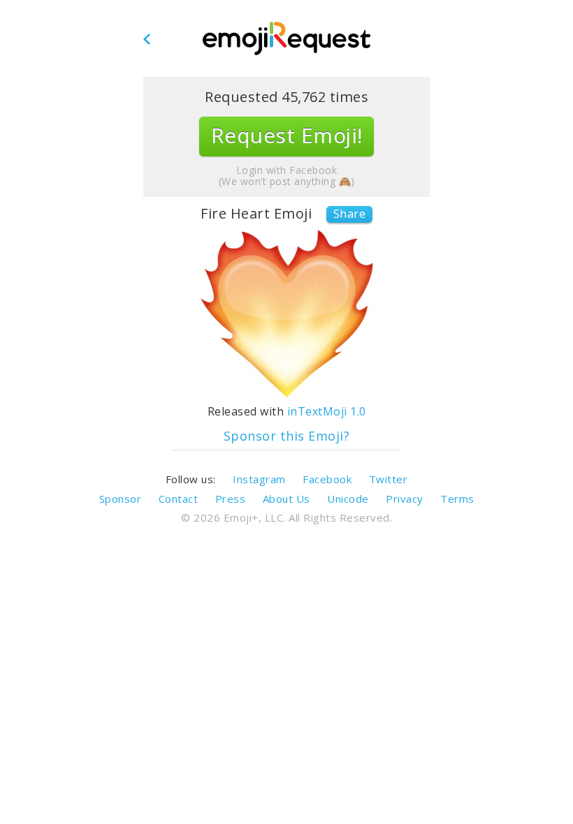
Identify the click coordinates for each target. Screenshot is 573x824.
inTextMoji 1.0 (326, 411)
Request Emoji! (287, 135)
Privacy (404, 499)
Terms (457, 499)
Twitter (388, 479)
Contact (178, 499)
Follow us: (191, 479)
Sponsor (120, 499)
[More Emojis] (286, 39)
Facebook (327, 479)
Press (230, 499)
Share (349, 213)
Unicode (348, 499)
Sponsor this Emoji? (287, 436)
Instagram (259, 479)
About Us (286, 499)
